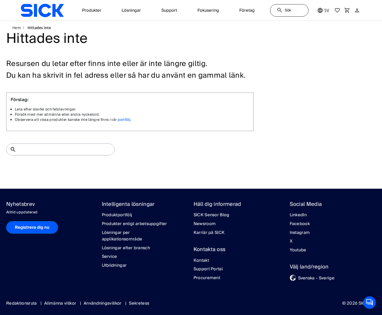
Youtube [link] (298, 250)
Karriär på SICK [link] (209, 232)
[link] (42, 10)
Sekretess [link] (139, 303)
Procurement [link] (207, 278)
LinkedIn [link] (298, 215)
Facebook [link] (300, 224)
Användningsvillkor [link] (103, 303)
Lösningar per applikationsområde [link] (122, 236)
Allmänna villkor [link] (60, 303)
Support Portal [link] (208, 269)
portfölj (124, 120)
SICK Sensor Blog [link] (211, 215)
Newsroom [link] (205, 224)
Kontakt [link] (201, 260)
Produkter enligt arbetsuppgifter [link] (134, 224)
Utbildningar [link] (114, 265)
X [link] (291, 241)
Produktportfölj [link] (117, 215)
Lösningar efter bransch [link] (126, 248)
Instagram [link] (300, 232)
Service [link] (109, 256)
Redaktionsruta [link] (22, 303)
